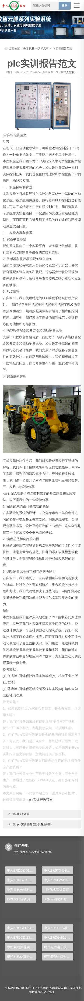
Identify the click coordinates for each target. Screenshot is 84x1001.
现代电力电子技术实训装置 (58, 947)
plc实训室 (23, 813)
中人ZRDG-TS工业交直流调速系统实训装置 (21, 880)
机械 (61, 676)
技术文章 (43, 48)
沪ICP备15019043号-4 (19, 988)
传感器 (34, 200)
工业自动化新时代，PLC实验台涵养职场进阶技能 (58, 899)
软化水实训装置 (57, 889)
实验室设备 (56, 988)
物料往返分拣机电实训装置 (21, 889)
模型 (68, 552)
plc (5, 135)
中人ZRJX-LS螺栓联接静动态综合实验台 (58, 928)
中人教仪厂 (70, 72)
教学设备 (29, 48)
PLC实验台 (42, 988)
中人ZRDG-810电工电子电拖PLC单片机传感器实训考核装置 (58, 937)
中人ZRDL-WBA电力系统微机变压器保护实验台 (58, 880)
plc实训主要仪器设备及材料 (34, 824)
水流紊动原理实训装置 (21, 947)
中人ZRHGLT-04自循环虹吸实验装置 (21, 928)
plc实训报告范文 (41, 799)
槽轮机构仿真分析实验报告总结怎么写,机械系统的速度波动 (21, 956)
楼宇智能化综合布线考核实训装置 (58, 956)
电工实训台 (71, 988)
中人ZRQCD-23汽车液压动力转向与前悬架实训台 (21, 937)
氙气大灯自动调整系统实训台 (21, 899)
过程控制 (45, 207)
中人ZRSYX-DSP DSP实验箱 (58, 870)
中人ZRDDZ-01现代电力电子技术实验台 (21, 870)
